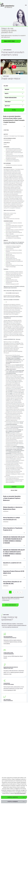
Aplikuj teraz (14, 490)
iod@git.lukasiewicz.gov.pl (11, 369)
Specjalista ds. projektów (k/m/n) (12, 563)
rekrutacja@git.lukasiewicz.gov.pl (12, 293)
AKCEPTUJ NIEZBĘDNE (13, 801)
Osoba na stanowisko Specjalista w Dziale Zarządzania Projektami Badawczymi (12, 498)
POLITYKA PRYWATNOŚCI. (20, 793)
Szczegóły (14, 486)
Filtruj (14, 110)
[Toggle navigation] (26, 5)
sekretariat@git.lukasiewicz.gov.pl (12, 362)
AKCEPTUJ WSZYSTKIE (13, 797)
